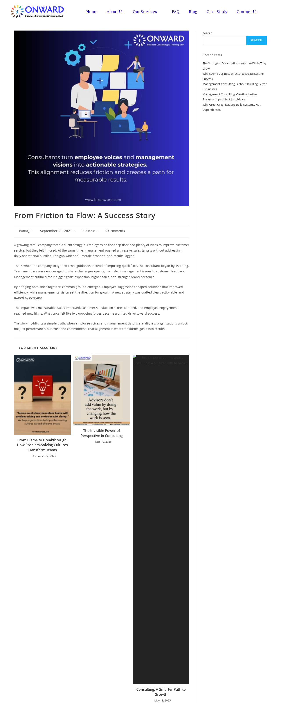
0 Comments (115, 231)
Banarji (25, 231)
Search (208, 33)
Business (88, 231)
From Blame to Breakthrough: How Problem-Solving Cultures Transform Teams (42, 445)
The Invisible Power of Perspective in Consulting (102, 433)
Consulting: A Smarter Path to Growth (161, 692)
